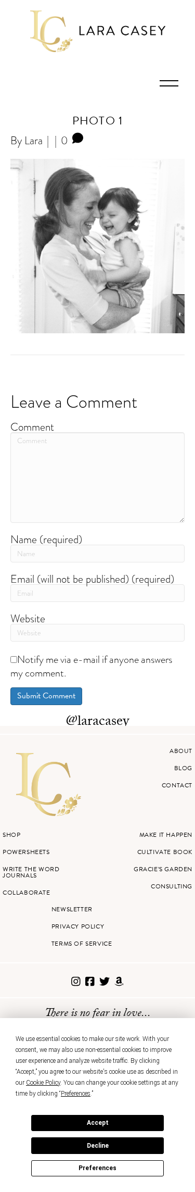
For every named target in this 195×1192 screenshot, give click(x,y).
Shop (11, 834)
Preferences (97, 1168)
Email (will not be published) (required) (92, 578)
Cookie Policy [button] (43, 1082)
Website (27, 618)
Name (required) (46, 539)
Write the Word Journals (31, 872)
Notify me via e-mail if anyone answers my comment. (91, 666)
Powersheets (26, 852)
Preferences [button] (75, 1093)
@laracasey (97, 722)
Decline (98, 1145)
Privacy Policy (77, 926)
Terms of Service (81, 943)
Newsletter (72, 909)
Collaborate (26, 892)
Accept (98, 1122)
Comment (32, 426)
